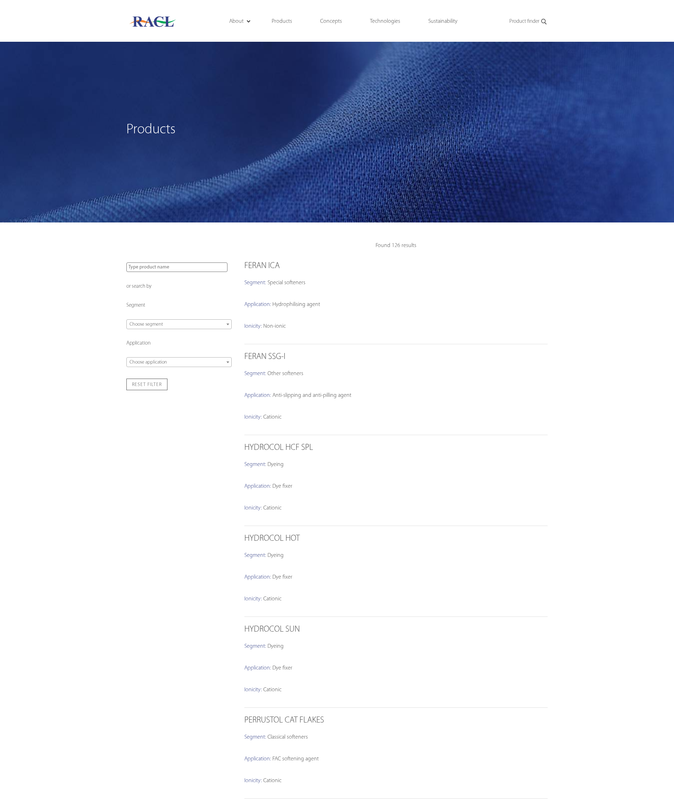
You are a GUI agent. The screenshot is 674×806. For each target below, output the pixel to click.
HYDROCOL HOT (272, 538)
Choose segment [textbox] (146, 324)
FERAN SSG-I (264, 357)
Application (138, 343)
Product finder (524, 21)
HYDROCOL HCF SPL (278, 448)
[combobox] (179, 324)
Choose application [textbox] (148, 362)
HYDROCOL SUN (272, 629)
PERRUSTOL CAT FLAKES (284, 720)
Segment (135, 305)
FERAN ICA (262, 266)
